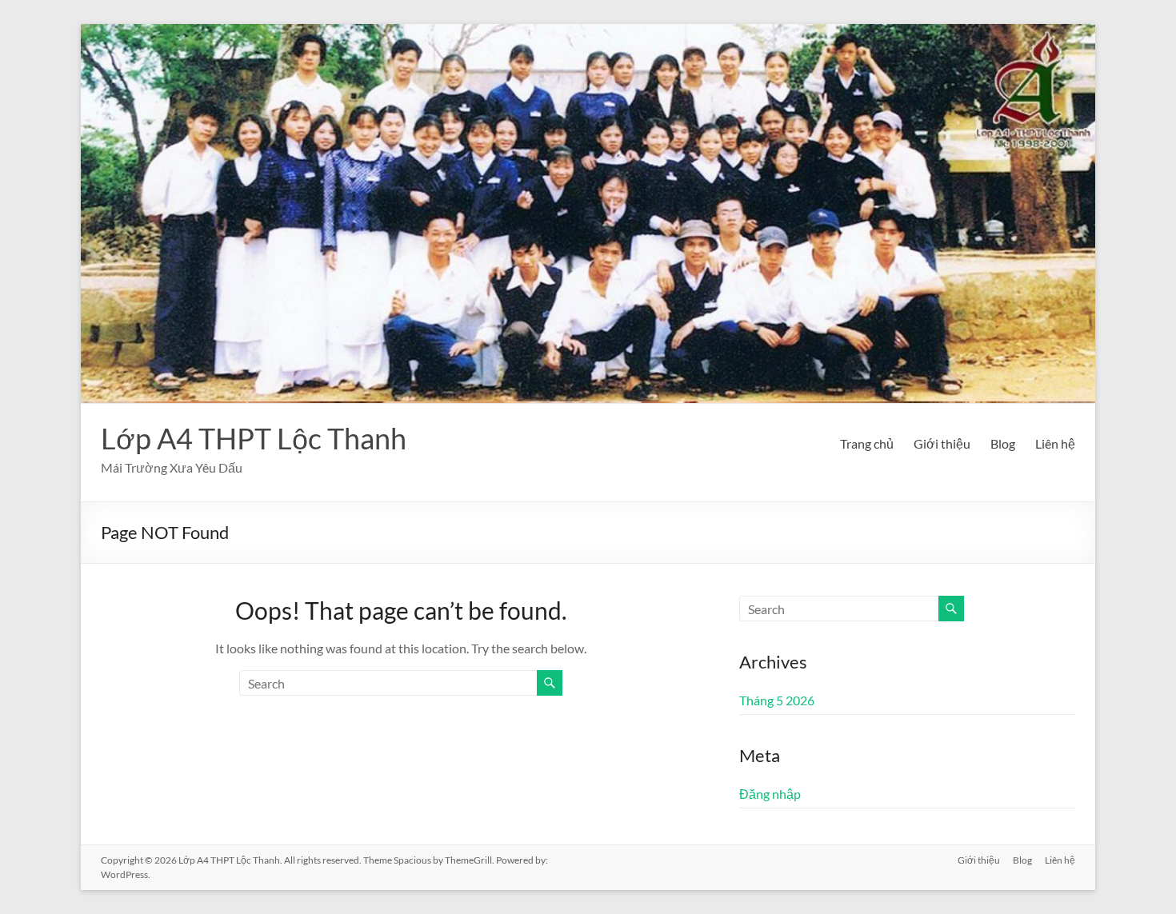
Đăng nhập (770, 793)
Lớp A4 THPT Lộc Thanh (253, 438)
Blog (1002, 443)
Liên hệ (1055, 443)
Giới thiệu (942, 443)
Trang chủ (867, 443)
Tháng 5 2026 (776, 700)
